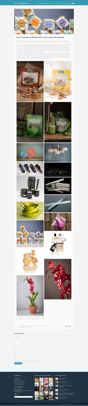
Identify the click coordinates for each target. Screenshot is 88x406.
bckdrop (26, 326)
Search (73, 3)
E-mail (15, 352)
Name (15, 348)
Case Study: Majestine (62, 378)
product (44, 326)
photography (40, 326)
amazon (23, 326)
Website (15, 356)
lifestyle (35, 326)
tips (27, 327)
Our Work (51, 3)
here (44, 317)
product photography (22, 327)
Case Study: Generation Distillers (64, 389)
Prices (63, 3)
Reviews (59, 3)
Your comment (17, 336)
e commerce (31, 326)
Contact (67, 3)
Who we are (40, 3)
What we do (46, 3)
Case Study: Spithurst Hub (63, 397)
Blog (56, 3)
